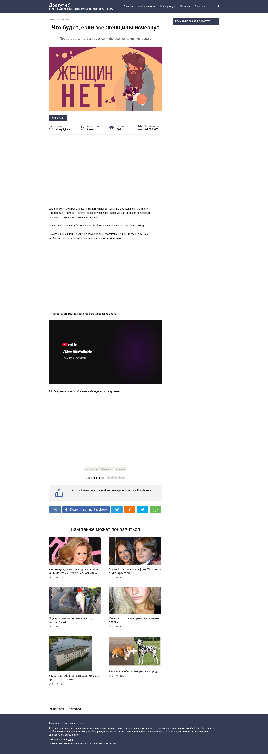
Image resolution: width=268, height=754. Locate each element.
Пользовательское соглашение (99, 743)
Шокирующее (167, 6)
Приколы (200, 6)
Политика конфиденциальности (66, 743)
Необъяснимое (146, 6)
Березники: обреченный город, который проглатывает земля (74, 677)
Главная (128, 6)
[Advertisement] (105, 171)
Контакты (75, 708)
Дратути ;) (60, 5)
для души (93, 469)
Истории (185, 6)
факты (121, 469)
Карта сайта (56, 708)
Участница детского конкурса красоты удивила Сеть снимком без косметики (73, 571)
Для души (57, 117)
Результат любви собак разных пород (133, 671)
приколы (107, 469)
